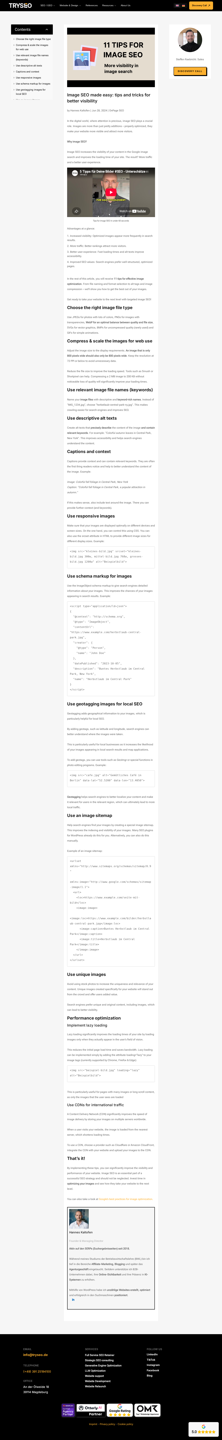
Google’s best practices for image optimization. (126, 1199)
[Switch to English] (177, 5)
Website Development (98, 1381)
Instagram (153, 1365)
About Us (125, 5)
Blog (149, 1375)
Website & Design (69, 5)
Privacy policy (107, 1424)
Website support (94, 1375)
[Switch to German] (183, 5)
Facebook (153, 1370)
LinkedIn (152, 1354)
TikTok (151, 1359)
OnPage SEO (116, 110)
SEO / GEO (46, 5)
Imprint (93, 1424)
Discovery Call (199, 5)
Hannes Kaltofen (80, 110)
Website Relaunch (95, 1386)
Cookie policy (125, 1424)
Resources (107, 5)
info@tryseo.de (35, 1355)
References (92, 5)
